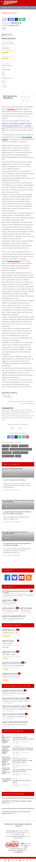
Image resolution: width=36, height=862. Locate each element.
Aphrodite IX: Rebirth (9, 654)
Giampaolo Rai (16, 23)
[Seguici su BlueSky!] (14, 577)
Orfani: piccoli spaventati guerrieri (13, 665)
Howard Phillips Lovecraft (20, 452)
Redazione (28, 824)
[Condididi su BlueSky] (12, 19)
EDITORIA (14, 778)
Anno (3, 72)
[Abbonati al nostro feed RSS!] (28, 577)
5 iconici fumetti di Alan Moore (14, 480)
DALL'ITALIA (15, 735)
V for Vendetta (13, 123)
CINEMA (7, 538)
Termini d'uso (8, 824)
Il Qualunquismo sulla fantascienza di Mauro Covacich (23, 738)
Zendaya (32, 7)
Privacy (16, 824)
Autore (4, 46)
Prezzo (4, 85)
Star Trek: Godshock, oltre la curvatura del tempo (22, 770)
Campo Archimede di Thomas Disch (14, 693)
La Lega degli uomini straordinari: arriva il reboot (18, 595)
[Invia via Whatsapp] (20, 19)
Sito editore (7, 396)
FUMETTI (7, 506)
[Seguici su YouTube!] (21, 577)
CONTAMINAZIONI (17, 746)
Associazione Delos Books (18, 836)
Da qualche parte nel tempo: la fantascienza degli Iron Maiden (22, 749)
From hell (22, 123)
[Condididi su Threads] (16, 19)
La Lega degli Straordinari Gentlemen (20, 449)
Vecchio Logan (7, 643)
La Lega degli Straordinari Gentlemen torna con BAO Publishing (17, 513)
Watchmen (5, 123)
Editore (4, 67)
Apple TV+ (19, 7)
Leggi (17, 742)
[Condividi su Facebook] (9, 19)
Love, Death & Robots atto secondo (14, 724)
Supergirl (26, 7)
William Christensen (13, 261)
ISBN (3, 76)
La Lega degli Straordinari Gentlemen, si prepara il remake (17, 544)
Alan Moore (11, 109)
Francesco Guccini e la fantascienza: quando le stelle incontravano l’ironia (22, 760)
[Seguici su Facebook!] (7, 577)
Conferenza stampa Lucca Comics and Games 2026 (16, 813)
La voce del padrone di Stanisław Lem (15, 717)
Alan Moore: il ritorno (9, 603)
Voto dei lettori (7, 56)
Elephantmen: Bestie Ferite (11, 676)
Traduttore (5, 63)
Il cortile (18, 456)
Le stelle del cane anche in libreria (21, 781)
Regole (21, 824)
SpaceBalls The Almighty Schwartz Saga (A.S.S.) (16, 802)
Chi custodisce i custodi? (10, 611)
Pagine (4, 80)
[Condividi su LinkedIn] (23, 19)
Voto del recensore (8, 50)
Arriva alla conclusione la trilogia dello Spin (16, 709)
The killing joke (7, 452)
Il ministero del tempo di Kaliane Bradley (16, 701)
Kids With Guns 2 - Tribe (10, 632)
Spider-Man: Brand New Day (8, 7)
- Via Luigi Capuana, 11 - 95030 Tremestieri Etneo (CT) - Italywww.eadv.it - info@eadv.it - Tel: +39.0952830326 (19, 848)
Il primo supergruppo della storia (13, 619)
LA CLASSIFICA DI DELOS (12, 474)
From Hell (5, 449)
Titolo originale (7, 41)
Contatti (18, 826)
